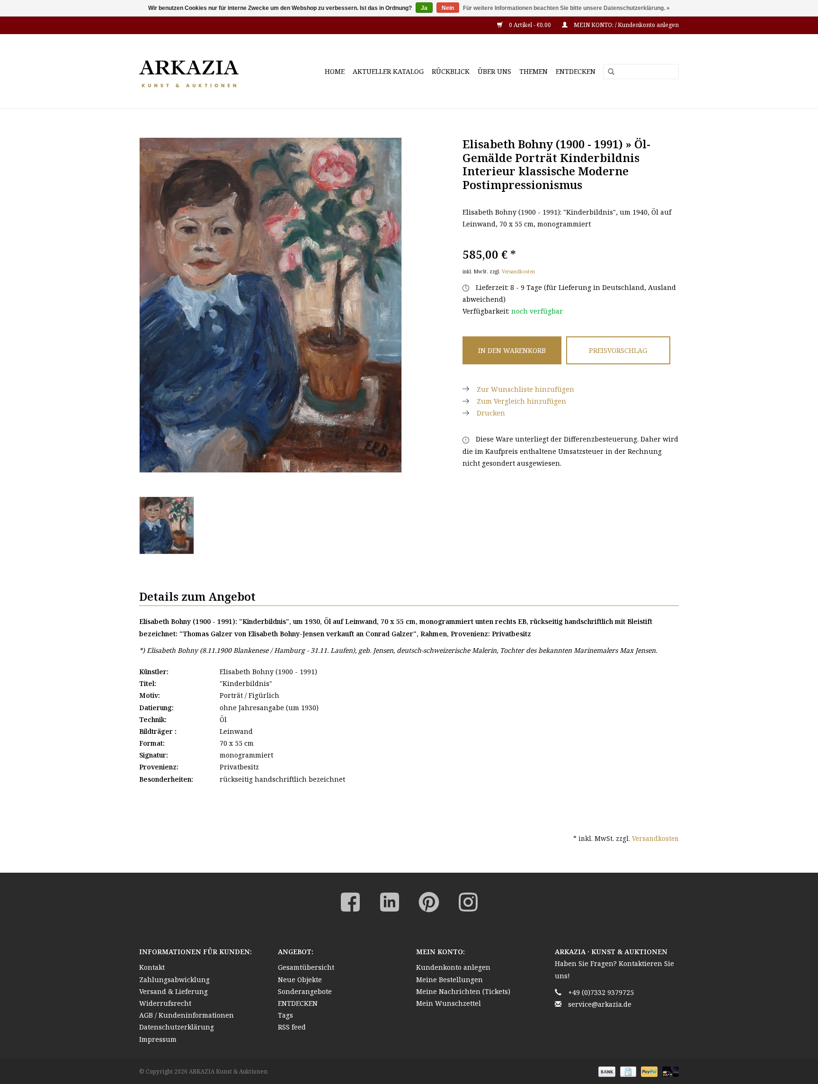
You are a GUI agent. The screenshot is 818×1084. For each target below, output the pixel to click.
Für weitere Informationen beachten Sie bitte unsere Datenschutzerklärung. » (566, 8)
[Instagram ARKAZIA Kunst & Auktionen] (468, 902)
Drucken (491, 412)
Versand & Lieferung (173, 991)
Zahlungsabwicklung (174, 979)
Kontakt (152, 967)
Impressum (158, 1039)
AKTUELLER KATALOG (388, 71)
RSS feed (292, 1026)
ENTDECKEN (576, 71)
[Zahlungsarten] (605, 1071)
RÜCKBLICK (451, 71)
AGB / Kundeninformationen (186, 1015)
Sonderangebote (305, 991)
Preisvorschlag (618, 350)
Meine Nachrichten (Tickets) (463, 991)
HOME (335, 71)
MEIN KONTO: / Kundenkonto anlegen (625, 25)
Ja (424, 8)
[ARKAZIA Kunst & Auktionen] (205, 71)
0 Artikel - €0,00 (529, 25)
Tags (285, 1015)
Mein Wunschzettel (448, 1003)
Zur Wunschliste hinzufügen (525, 389)
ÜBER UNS (494, 71)
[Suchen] (608, 72)
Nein (448, 8)
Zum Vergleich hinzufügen (521, 401)
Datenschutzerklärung (176, 1026)
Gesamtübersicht (306, 967)
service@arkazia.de (599, 1004)
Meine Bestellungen (449, 979)
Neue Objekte (300, 979)
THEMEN (533, 71)
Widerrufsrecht (165, 1003)
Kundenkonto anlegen (453, 967)
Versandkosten (518, 271)
